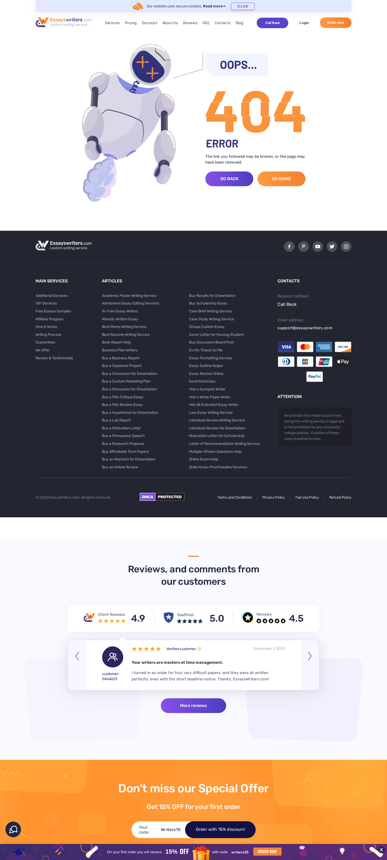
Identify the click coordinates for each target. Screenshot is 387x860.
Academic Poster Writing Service (129, 295)
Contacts (223, 23)
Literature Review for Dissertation (217, 428)
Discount (149, 23)
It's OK (242, 6)
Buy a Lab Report (116, 420)
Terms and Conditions (234, 497)
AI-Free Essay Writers (120, 311)
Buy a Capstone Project (121, 365)
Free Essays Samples (53, 311)
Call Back (272, 23)
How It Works (46, 327)
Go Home (281, 178)
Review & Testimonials (54, 358)
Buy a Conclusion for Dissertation (129, 373)
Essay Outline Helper (206, 365)
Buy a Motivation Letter (121, 428)
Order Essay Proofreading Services (218, 467)
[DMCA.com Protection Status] (162, 499)
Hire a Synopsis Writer (207, 389)
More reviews (193, 705)
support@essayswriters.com (304, 328)
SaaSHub (185, 614)
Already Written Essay (120, 319)
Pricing (131, 23)
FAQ (206, 23)
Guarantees (45, 342)
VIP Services (46, 303)
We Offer (43, 350)
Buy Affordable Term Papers (125, 451)
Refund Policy (340, 497)
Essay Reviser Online (206, 373)
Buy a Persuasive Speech (123, 436)
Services (112, 23)
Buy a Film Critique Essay (122, 397)
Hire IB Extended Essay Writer (213, 404)
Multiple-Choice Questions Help (215, 451)
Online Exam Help (203, 459)
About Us (170, 23)
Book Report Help (116, 342)
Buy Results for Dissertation (212, 295)
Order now (335, 22)
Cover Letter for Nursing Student (216, 334)
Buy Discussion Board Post (211, 342)
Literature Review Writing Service (217, 420)
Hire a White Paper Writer (209, 397)
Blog (239, 23)
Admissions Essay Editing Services (130, 303)
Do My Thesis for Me (206, 350)
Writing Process (48, 334)
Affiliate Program (49, 319)
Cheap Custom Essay (207, 327)
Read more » (214, 6)
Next (310, 665)
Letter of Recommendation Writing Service (224, 443)
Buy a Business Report (120, 358)
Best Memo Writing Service (124, 327)
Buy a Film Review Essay (122, 404)
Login (304, 23)
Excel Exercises (202, 381)
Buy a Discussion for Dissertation (129, 389)
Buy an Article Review (120, 467)
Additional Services (52, 295)
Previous (77, 665)
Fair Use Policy (307, 497)
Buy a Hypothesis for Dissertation (130, 412)
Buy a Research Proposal (123, 443)
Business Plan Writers (119, 350)
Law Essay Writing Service (211, 412)
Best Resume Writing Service (126, 334)
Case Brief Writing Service (210, 311)
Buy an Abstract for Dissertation (128, 459)
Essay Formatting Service (210, 358)
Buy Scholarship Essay (208, 303)
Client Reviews (111, 614)
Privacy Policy (273, 497)
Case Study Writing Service (211, 319)
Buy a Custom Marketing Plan (126, 381)
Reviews (190, 23)
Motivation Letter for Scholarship (216, 436)
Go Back (229, 178)
